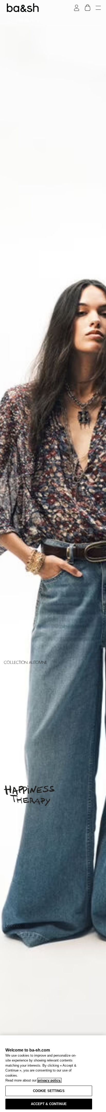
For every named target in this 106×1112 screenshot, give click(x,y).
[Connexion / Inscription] (76, 8)
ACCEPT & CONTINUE (49, 1104)
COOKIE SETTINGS (49, 1091)
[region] (53, 1073)
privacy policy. (49, 1080)
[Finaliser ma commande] (88, 8)
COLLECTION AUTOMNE (25, 663)
